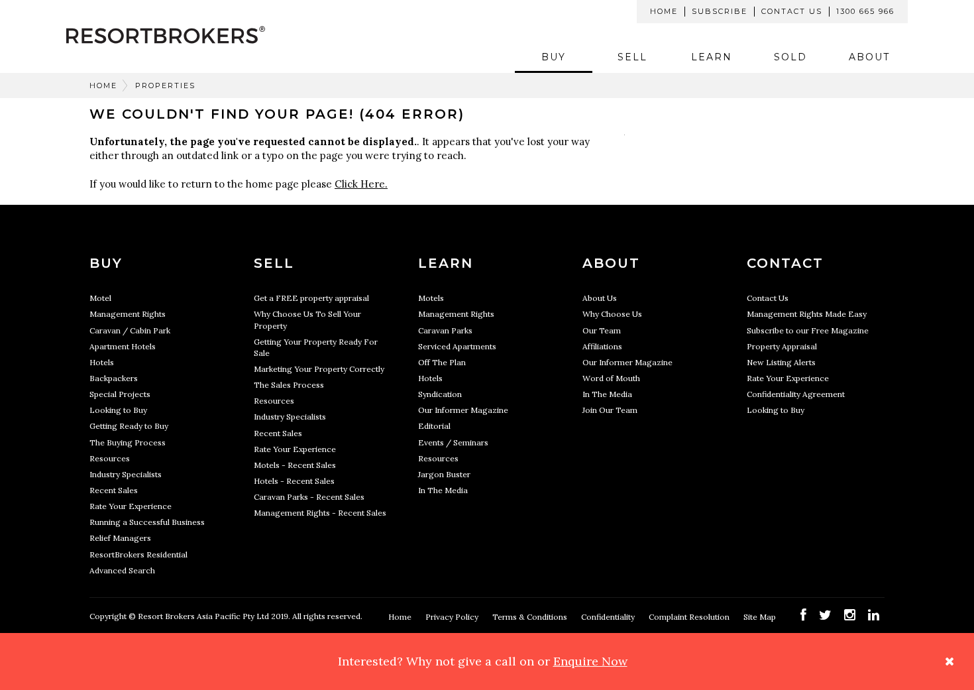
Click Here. (361, 184)
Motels (431, 298)
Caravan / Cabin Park (129, 330)
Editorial (434, 426)
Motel (100, 298)
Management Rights (127, 314)
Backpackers (113, 378)
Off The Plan (442, 362)
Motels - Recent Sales (295, 465)
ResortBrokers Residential (138, 554)
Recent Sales (113, 490)
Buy (553, 57)
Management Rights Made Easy (807, 314)
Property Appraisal (782, 346)
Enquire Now (590, 661)
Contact (785, 263)
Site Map (760, 617)
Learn (711, 57)
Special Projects (119, 394)
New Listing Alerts (781, 362)
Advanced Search (122, 570)
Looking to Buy (118, 410)
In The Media (443, 490)
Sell (632, 57)
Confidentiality (609, 617)
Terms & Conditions (530, 617)
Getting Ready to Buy (128, 426)
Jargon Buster (444, 474)
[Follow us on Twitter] (825, 615)
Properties (165, 85)
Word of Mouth (611, 378)
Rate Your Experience (130, 506)
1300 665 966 (865, 11)
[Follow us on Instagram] (850, 615)
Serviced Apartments (457, 346)
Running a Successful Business (147, 522)
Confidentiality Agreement (796, 394)
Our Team (601, 330)
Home (664, 11)
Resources (109, 458)
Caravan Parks (445, 330)
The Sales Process (289, 385)
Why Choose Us (612, 314)
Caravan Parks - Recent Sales (309, 497)
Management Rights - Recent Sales (320, 513)
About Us (599, 298)
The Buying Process (127, 442)
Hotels (101, 362)
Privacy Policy (452, 617)
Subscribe (719, 11)
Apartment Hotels (122, 346)
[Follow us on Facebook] (803, 615)
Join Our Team (609, 410)
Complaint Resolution (690, 617)
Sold (790, 57)
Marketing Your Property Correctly (319, 369)
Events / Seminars (453, 442)
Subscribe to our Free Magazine (808, 330)
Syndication (440, 394)
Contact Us (791, 11)
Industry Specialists (125, 474)
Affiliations (602, 346)
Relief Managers (120, 538)
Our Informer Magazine (463, 410)
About (869, 57)
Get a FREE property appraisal (311, 298)
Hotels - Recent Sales (294, 481)
